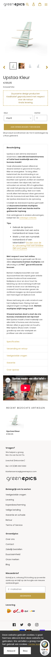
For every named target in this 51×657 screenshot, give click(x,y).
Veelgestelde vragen (16, 494)
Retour (9, 520)
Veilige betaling (13, 509)
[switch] (44, 652)
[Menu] (46, 4)
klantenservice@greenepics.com (21, 471)
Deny (25, 651)
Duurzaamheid (13, 554)
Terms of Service (14, 525)
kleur (6, 113)
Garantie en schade (15, 515)
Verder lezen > (35, 644)
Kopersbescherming (16, 504)
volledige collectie (27, 217)
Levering (10, 499)
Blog (8, 564)
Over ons (10, 539)
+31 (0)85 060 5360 (17, 466)
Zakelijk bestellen (14, 549)
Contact (10, 544)
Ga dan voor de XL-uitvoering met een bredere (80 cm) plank (28, 245)
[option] (13, 66)
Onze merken (12, 559)
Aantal (37, 113)
